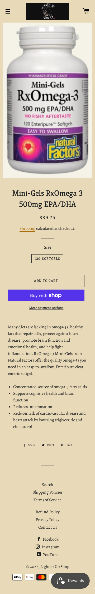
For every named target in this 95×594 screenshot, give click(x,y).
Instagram (50, 547)
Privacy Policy (47, 520)
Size (47, 247)
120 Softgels (47, 258)
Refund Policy (48, 512)
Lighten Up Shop (54, 567)
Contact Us (47, 527)
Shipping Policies (48, 492)
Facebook (50, 539)
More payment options (46, 307)
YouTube (50, 555)
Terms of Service (47, 500)
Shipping (27, 228)
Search (47, 484)
